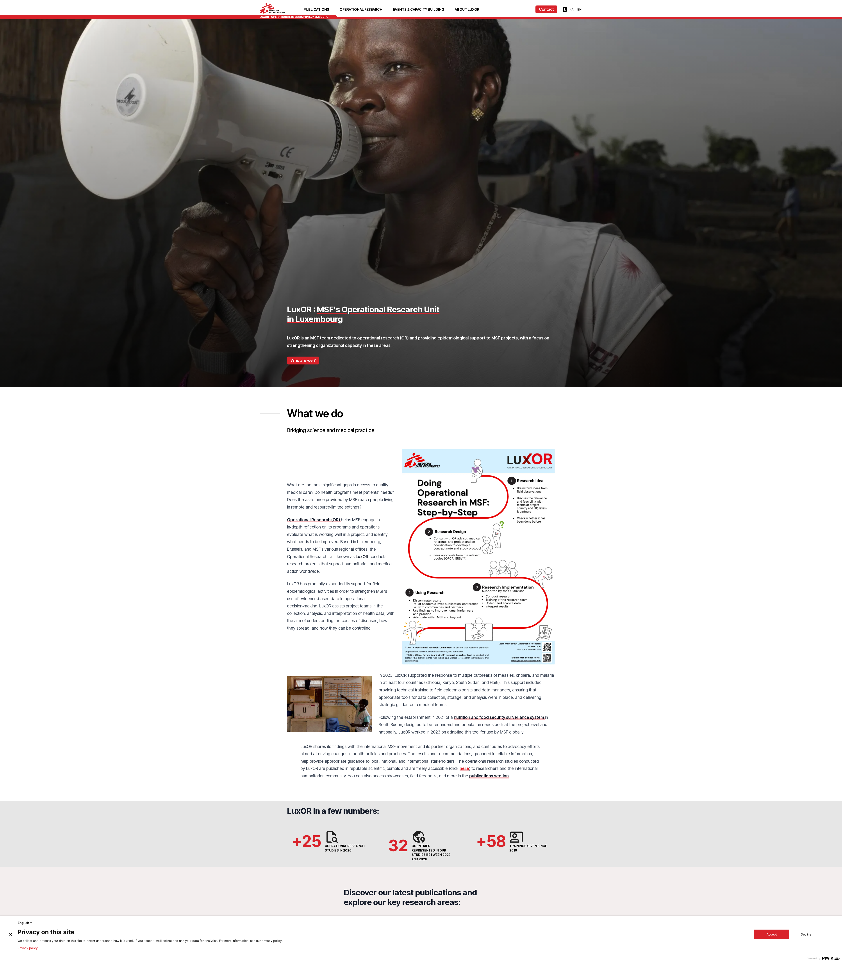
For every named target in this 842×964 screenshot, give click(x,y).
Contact (546, 9)
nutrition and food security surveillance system (499, 717)
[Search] (572, 9)
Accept (772, 934)
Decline (806, 934)
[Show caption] (364, 724)
